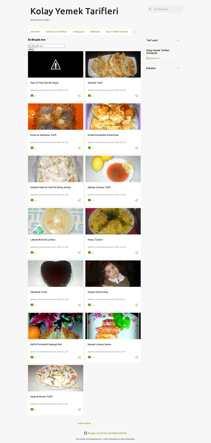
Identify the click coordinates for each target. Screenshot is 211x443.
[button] (79, 96)
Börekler (95, 32)
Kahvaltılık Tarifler (56, 32)
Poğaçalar (78, 32)
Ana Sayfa (35, 32)
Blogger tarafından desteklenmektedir (107, 433)
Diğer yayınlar (84, 423)
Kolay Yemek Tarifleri (74, 11)
